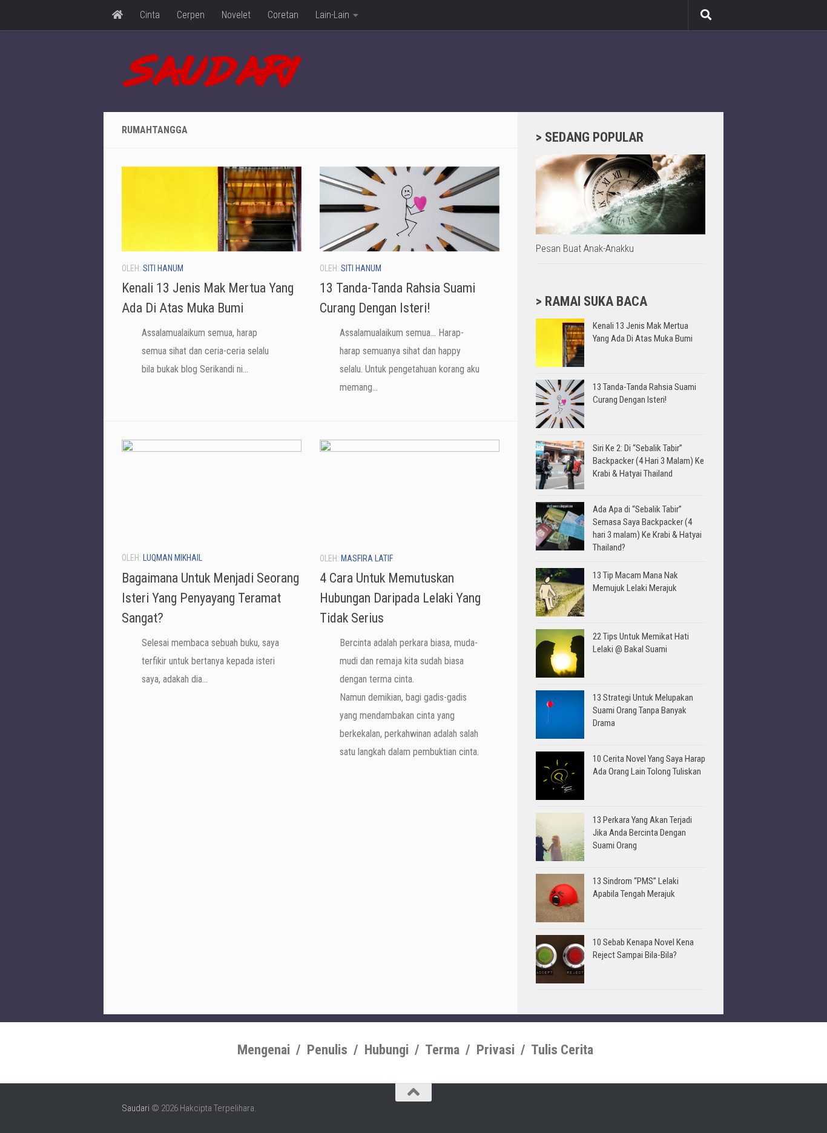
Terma (442, 1050)
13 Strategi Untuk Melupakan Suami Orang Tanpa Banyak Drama (643, 710)
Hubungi (386, 1050)
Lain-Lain (332, 15)
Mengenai (263, 1050)
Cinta (150, 15)
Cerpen (191, 15)
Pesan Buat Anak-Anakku (585, 248)
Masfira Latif (367, 558)
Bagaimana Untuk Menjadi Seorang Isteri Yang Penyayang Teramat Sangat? (210, 598)
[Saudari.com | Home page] (211, 71)
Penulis (327, 1050)
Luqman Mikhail (172, 558)
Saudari (136, 1108)
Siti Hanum (163, 268)
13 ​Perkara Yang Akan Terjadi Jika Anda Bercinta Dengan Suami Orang (642, 832)
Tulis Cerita (562, 1050)
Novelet (236, 15)
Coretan (283, 15)
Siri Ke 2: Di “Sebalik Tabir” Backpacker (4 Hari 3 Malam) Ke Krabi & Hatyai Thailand (648, 461)
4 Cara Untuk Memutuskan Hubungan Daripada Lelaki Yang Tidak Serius (400, 598)
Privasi (495, 1050)
